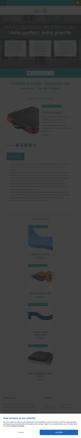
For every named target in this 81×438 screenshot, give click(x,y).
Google (14, 426)
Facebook (20, 426)
